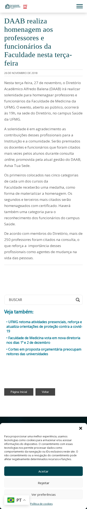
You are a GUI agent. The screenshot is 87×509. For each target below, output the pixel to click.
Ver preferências (43, 494)
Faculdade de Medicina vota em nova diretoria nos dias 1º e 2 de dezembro (43, 340)
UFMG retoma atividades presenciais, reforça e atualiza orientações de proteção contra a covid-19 (44, 326)
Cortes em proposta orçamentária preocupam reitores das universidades (43, 351)
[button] (81, 428)
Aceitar (43, 471)
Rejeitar (43, 483)
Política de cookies (41, 504)
